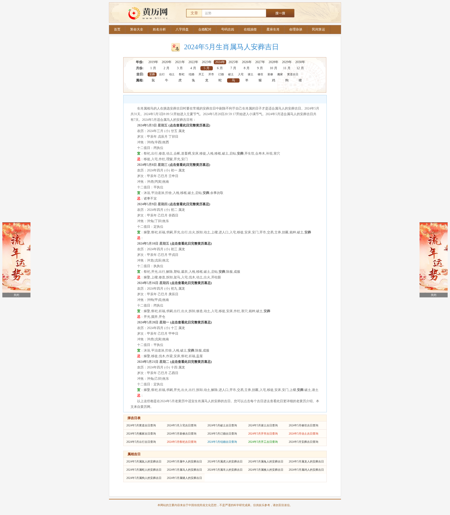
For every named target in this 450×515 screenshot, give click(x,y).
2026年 (247, 62)
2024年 (220, 62)
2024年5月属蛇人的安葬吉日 (143, 469)
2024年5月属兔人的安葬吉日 (265, 461)
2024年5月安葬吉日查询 (303, 441)
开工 (201, 74)
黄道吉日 (292, 74)
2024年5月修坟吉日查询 (303, 425)
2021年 (180, 62)
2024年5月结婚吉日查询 (222, 441)
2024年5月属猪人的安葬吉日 (184, 478)
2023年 (207, 62)
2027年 (260, 62)
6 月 (220, 68)
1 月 (153, 68)
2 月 (166, 68)
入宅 (241, 74)
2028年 (273, 62)
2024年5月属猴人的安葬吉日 (265, 469)
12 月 (300, 68)
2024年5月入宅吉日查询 (181, 425)
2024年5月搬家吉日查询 (141, 433)
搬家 (280, 74)
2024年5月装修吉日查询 (181, 433)
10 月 (273, 68)
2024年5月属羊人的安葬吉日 (225, 469)
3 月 (180, 68)
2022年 (193, 62)
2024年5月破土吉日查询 (222, 425)
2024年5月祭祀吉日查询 (181, 441)
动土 (172, 74)
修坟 (260, 74)
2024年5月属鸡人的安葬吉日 (306, 469)
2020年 (167, 62)
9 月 (260, 68)
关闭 (16, 295)
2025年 (233, 62)
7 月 (233, 68)
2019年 (153, 62)
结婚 (191, 74)
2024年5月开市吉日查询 (263, 433)
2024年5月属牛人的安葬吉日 (184, 461)
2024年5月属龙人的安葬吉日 (306, 461)
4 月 (193, 68)
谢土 (250, 74)
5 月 (207, 68)
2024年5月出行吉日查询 (141, 441)
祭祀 (181, 74)
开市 (211, 74)
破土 (231, 74)
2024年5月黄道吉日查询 (141, 425)
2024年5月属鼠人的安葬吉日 (143, 461)
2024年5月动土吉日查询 (303, 433)
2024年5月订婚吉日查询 (222, 433)
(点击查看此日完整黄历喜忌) (189, 125)
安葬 (152, 74)
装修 (270, 74)
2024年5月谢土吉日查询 (263, 425)
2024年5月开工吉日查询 (263, 441)
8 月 (247, 68)
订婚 (221, 74)
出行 (162, 74)
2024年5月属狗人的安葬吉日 (143, 478)
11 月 (287, 68)
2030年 (300, 62)
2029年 (287, 62)
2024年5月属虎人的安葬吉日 (225, 461)
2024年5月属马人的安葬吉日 (184, 469)
